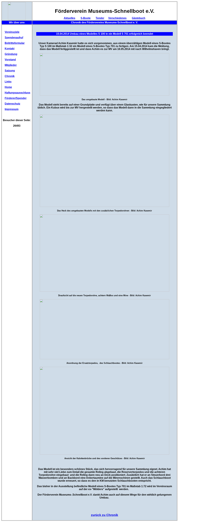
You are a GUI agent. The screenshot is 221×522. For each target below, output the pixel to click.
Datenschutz (12, 103)
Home (8, 87)
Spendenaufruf (14, 37)
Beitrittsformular (15, 43)
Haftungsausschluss (17, 92)
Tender (100, 18)
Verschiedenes (117, 18)
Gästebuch (138, 18)
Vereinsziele (12, 32)
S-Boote (86, 18)
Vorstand (10, 59)
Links (8, 81)
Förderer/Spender (16, 98)
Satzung (10, 70)
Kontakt (9, 48)
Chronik (10, 76)
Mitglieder (11, 65)
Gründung (11, 54)
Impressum (11, 109)
